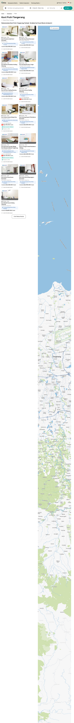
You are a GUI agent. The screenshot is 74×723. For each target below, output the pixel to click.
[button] (61, 3)
